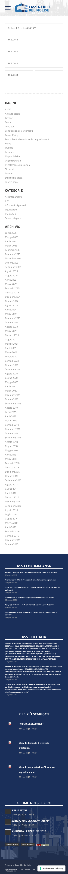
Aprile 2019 (10, 416)
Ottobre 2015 (11, 544)
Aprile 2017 (10, 493)
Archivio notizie (12, 113)
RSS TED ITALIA (34, 637)
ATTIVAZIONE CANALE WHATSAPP (31, 821)
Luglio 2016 (10, 514)
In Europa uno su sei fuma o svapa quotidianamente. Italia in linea (29, 597)
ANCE (8, 109)
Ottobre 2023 (11, 322)
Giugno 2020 (11, 378)
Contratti (9, 126)
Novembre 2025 (13, 258)
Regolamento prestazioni (17, 165)
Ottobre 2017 (11, 476)
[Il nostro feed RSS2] (42, 845)
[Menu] (8, 8)
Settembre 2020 (13, 369)
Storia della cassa (13, 177)
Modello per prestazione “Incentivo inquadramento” (37, 769)
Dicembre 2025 (12, 254)
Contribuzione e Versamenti (19, 131)
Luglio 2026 (10, 233)
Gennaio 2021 (12, 361)
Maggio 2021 (11, 344)
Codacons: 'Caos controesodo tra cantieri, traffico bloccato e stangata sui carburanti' (32, 588)
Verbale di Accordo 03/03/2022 (22, 28)
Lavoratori (10, 152)
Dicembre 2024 (12, 297)
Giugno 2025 (11, 275)
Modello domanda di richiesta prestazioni (34, 745)
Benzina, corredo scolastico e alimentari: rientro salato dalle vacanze (31, 572)
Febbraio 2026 (12, 250)
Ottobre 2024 (11, 301)
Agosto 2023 (11, 326)
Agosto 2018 (11, 442)
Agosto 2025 (11, 271)
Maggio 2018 (11, 450)
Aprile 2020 (10, 386)
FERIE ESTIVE (19, 810)
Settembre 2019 (13, 403)
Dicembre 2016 (12, 501)
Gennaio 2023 (12, 335)
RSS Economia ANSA (34, 566)
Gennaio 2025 (12, 292)
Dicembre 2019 (12, 395)
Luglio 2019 (10, 412)
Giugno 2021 (11, 339)
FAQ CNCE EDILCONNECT (31, 724)
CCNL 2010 (13, 63)
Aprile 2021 (10, 348)
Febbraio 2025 (12, 288)
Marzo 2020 (11, 390)
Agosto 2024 (11, 305)
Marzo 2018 (11, 459)
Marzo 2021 (11, 352)
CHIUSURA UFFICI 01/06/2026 (29, 831)
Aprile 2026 (10, 241)
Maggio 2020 (11, 382)
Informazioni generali (15, 205)
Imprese (9, 148)
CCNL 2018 (13, 39)
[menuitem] (8, 8)
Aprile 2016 (10, 527)
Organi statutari (13, 160)
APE (7, 201)
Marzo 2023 (11, 331)
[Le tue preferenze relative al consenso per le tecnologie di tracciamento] (51, 868)
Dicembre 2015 (12, 540)
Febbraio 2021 (12, 356)
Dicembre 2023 (12, 318)
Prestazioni (10, 214)
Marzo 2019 (11, 420)
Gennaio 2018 (12, 467)
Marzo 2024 (11, 314)
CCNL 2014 (13, 51)
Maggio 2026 (11, 237)
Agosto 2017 (11, 484)
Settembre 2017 (13, 480)
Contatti (9, 122)
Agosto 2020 (11, 373)
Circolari (9, 118)
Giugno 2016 (11, 518)
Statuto (8, 173)
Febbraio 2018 (12, 463)
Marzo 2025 (11, 284)
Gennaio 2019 (12, 425)
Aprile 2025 (10, 280)
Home (8, 143)
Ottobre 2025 (11, 262)
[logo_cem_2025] (28, 8)
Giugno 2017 (11, 489)
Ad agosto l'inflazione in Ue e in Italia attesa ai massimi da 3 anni (29, 605)
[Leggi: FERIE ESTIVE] (8, 811)
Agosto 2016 (11, 510)
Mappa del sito (12, 156)
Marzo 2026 (11, 245)
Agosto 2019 (11, 408)
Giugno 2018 (11, 446)
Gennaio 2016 (12, 535)
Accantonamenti (13, 197)
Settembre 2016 (13, 506)
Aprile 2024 (10, 309)
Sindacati (9, 169)
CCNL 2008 (13, 74)
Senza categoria (13, 218)
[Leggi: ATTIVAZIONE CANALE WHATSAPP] (8, 822)
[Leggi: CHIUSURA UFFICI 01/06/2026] (8, 832)
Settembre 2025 (13, 267)
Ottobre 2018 (11, 433)
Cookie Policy (11, 135)
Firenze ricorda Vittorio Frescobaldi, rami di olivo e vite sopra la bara (30, 580)
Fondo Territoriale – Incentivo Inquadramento (27, 139)
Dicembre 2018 (12, 429)
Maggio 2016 (11, 523)
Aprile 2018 (10, 454)
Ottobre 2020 (11, 365)
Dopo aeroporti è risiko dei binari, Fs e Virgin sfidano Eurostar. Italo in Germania (31, 613)
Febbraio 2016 (12, 531)
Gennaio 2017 (12, 497)
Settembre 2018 (13, 437)
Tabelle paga (11, 182)
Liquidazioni (11, 209)
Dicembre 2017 (12, 471)
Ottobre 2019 (11, 399)
